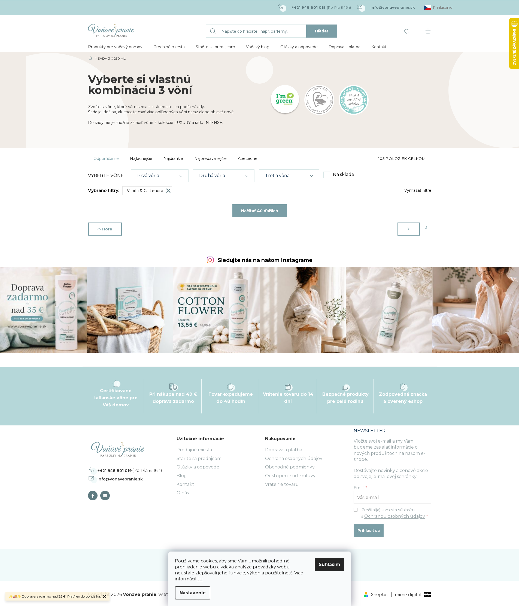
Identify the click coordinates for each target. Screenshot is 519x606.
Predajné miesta (194, 449)
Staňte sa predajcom (199, 458)
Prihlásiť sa (368, 530)
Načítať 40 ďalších (259, 210)
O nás (183, 492)
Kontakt (185, 484)
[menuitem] (115, 47)
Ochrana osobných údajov (293, 458)
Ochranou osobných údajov (394, 516)
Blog (182, 475)
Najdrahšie (173, 158)
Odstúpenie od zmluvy (290, 475)
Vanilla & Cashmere (145, 190)
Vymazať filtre (417, 190)
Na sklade (343, 174)
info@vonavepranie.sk (120, 479)
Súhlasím (329, 564)
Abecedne (247, 158)
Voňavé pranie (94, 495)
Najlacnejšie (141, 158)
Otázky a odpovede (198, 467)
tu (200, 578)
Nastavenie (193, 592)
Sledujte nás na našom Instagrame (265, 260)
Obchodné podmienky (290, 467)
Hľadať (321, 31)
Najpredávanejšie (210, 158)
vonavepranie (106, 495)
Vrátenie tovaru (282, 484)
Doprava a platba (283, 449)
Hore (107, 229)
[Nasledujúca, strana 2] (408, 229)
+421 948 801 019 (115, 471)
